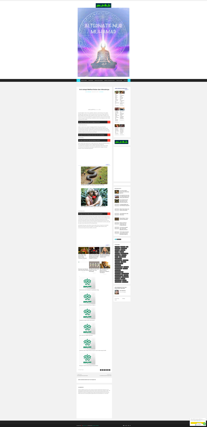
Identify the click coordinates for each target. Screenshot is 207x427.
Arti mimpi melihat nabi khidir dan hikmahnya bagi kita (92, 213)
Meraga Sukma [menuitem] (84, 80)
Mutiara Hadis (125, 268)
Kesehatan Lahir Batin (118, 260)
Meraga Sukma (126, 266)
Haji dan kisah (117, 253)
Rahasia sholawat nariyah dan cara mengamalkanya (123, 224)
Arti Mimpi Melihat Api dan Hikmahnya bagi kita (124, 205)
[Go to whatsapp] (204, 423)
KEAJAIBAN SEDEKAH (122, 256)
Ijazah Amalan (124, 255)
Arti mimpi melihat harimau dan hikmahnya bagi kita (124, 191)
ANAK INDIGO (117, 246)
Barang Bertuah (117, 248)
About (116, 299)
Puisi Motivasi (126, 275)
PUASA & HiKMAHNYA (125, 273)
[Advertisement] (94, 101)
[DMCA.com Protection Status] (118, 239)
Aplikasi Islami (123, 246)
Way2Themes (85, 425)
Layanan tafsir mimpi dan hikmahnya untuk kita (91, 140)
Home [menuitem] (78, 80)
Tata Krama (124, 280)
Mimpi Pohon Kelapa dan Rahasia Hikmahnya (124, 210)
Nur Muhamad (88, 91)
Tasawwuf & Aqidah (118, 280)
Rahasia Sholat (117, 278)
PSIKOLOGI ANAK (117, 273)
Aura (127, 246)
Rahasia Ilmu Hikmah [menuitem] (99, 80)
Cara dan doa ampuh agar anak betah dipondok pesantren (124, 228)
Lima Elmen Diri (123, 261)
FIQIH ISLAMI (122, 251)
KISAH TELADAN (125, 260)
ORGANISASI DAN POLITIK (119, 271)
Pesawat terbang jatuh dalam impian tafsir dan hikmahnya (93, 134)
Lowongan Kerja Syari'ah (119, 263)
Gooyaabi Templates (95, 425)
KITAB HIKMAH (117, 261)
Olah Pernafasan (117, 270)
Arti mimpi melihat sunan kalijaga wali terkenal (91, 122)
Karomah (116, 256)
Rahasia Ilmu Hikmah (125, 276)
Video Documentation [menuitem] (96, 83)
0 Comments (101, 91)
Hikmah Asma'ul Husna (124, 253)
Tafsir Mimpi (81, 369)
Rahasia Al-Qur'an (118, 276)
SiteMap (123, 298)
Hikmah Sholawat (117, 255)
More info (199, 420)
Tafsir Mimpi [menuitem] (90, 80)
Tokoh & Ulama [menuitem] (119, 80)
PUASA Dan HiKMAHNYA (119, 275)
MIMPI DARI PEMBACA (118, 268)
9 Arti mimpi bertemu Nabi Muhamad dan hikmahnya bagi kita (124, 201)
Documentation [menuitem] (87, 83)
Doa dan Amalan (123, 248)
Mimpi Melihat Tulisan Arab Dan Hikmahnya (124, 219)
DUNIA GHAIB (117, 250)
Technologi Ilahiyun (118, 281)
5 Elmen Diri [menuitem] (79, 83)
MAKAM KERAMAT (118, 265)
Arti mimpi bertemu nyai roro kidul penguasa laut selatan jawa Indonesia (124, 196)
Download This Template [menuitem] (107, 83)
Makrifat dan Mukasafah (118, 266)
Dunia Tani (116, 251)
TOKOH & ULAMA (125, 281)
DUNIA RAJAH (123, 250)
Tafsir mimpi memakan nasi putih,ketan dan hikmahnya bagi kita (124, 233)
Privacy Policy (117, 298)
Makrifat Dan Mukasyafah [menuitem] (109, 80)
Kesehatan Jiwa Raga (118, 258)
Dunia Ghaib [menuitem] (126, 80)
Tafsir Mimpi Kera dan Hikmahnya (124, 214)
